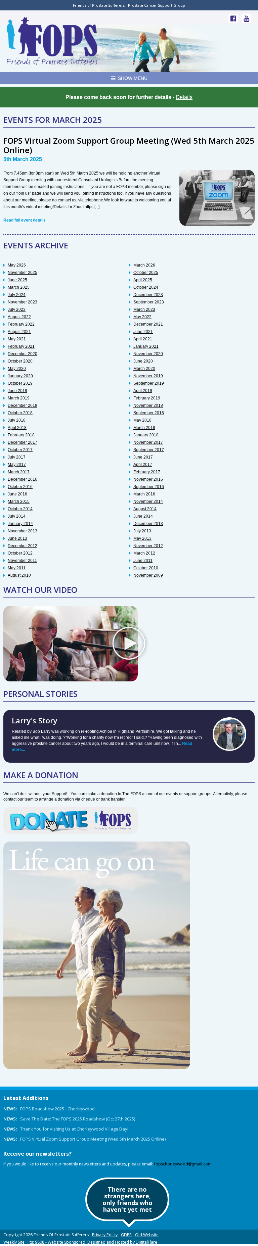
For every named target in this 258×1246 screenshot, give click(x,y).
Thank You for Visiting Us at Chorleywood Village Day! (65, 1129)
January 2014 (20, 524)
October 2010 (145, 568)
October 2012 (20, 553)
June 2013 (17, 538)
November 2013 (22, 531)
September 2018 (148, 413)
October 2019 (20, 383)
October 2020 (20, 361)
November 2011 (22, 561)
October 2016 (20, 487)
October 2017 (20, 450)
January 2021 (146, 346)
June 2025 (17, 280)
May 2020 (17, 369)
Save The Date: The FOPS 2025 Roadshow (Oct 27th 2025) (69, 1119)
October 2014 (20, 509)
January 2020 (20, 376)
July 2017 (17, 457)
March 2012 (144, 553)
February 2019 (146, 398)
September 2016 (148, 487)
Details (184, 97)
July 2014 (17, 516)
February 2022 (21, 324)
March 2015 (19, 501)
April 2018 (17, 428)
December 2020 (22, 354)
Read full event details (24, 220)
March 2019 (19, 398)
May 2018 (142, 420)
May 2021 (17, 339)
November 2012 (148, 546)
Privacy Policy (105, 1235)
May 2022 (142, 317)
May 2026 (17, 265)
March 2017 (19, 472)
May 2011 (17, 568)
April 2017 (142, 465)
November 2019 (148, 376)
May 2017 (17, 465)
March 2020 (144, 369)
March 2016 (144, 494)
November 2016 (148, 479)
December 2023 (148, 295)
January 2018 (146, 435)
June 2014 (143, 516)
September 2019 (148, 383)
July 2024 (17, 295)
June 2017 (143, 457)
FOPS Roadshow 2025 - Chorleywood (49, 1109)
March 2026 (144, 265)
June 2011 (143, 561)
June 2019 (17, 391)
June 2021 (143, 332)
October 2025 (145, 273)
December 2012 (22, 546)
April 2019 (142, 391)
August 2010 (19, 575)
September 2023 (148, 302)
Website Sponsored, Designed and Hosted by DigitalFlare (102, 1242)
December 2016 (22, 479)
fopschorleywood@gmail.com (183, 1164)
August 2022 (19, 317)
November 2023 (22, 302)
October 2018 (20, 413)
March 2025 (19, 287)
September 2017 (148, 450)
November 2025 (22, 273)
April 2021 (142, 339)
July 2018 (17, 420)
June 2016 (17, 494)
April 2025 (142, 280)
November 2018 (148, 405)
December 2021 (148, 324)
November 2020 (148, 354)
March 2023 (144, 309)
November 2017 (148, 442)
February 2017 (146, 472)
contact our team (18, 799)
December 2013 (148, 524)
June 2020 (143, 361)
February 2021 (21, 346)
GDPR (126, 1235)
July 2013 (142, 531)
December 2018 (22, 405)
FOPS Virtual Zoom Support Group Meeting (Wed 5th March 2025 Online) (128, 145)
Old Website (147, 1235)
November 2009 (148, 575)
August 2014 (145, 509)
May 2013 (142, 538)
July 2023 (17, 309)
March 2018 (144, 428)
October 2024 (145, 287)
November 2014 (148, 501)
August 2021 (19, 332)
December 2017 (22, 442)
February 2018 (21, 435)
